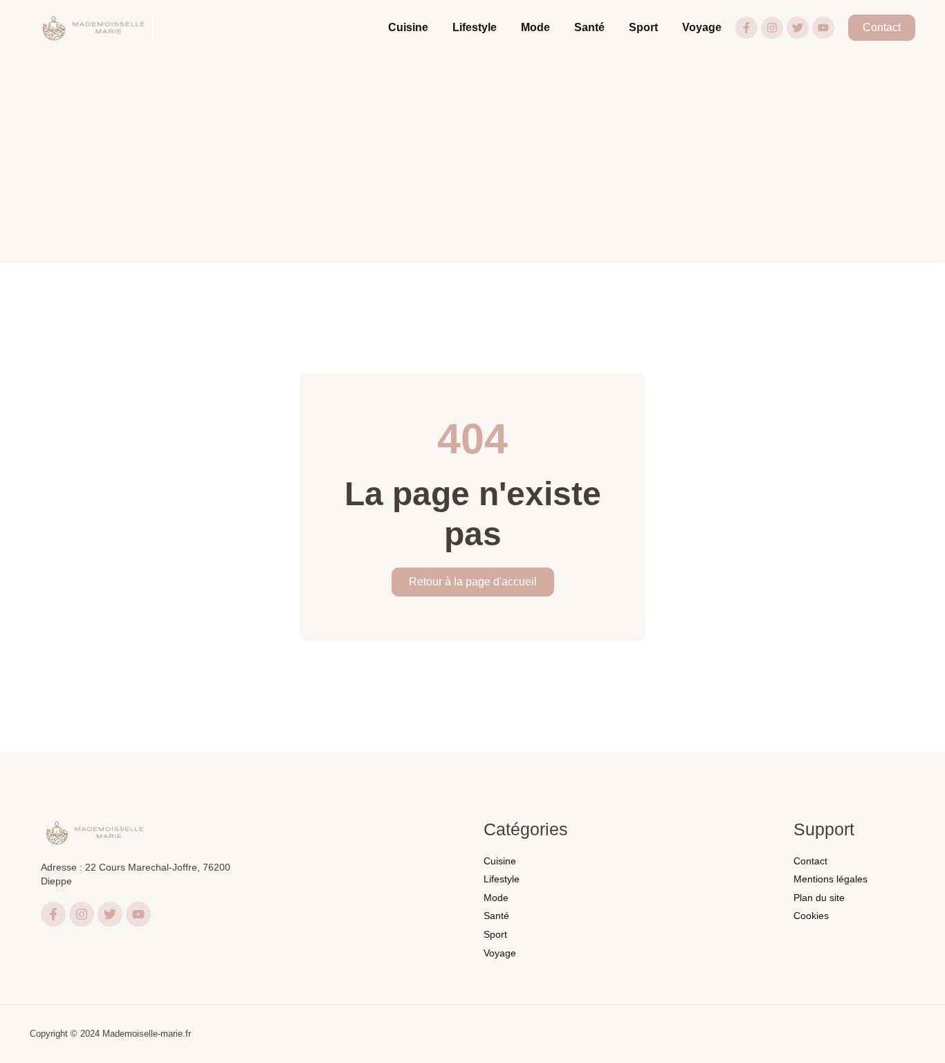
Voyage (702, 27)
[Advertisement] (472, 159)
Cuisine (408, 27)
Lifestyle (474, 27)
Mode (535, 27)
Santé (589, 27)
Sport (643, 27)
